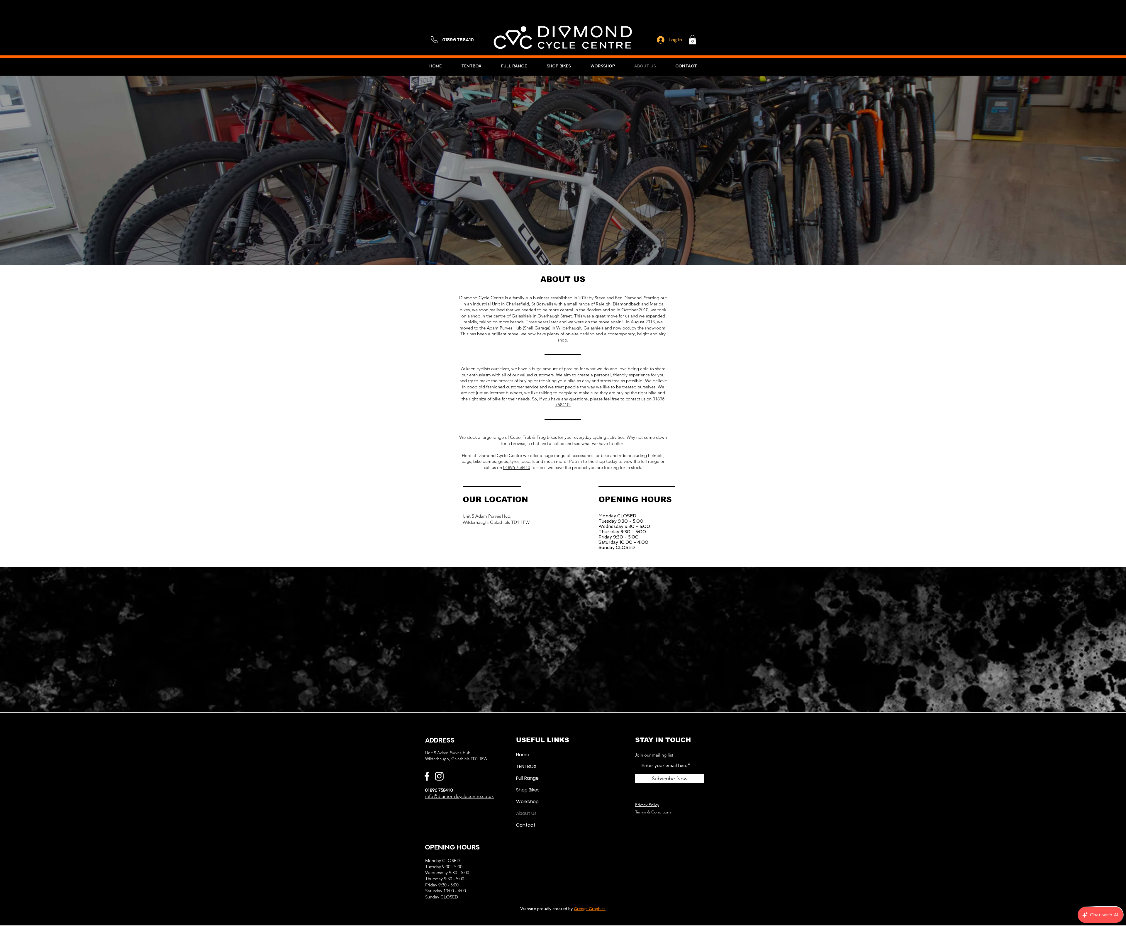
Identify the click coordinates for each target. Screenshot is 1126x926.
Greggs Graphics (590, 908)
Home (522, 754)
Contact (525, 825)
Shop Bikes (528, 789)
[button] (692, 39)
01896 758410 (516, 467)
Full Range (527, 778)
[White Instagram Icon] (439, 776)
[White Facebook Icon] (427, 776)
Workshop (527, 801)
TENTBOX (526, 766)
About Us (526, 813)
